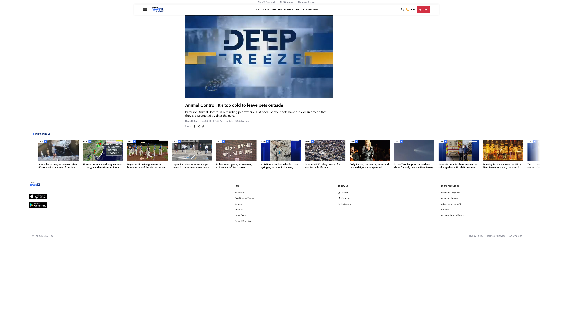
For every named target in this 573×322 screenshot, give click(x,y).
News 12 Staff (191, 121)
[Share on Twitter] (198, 126)
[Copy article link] (203, 126)
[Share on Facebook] (194, 126)
